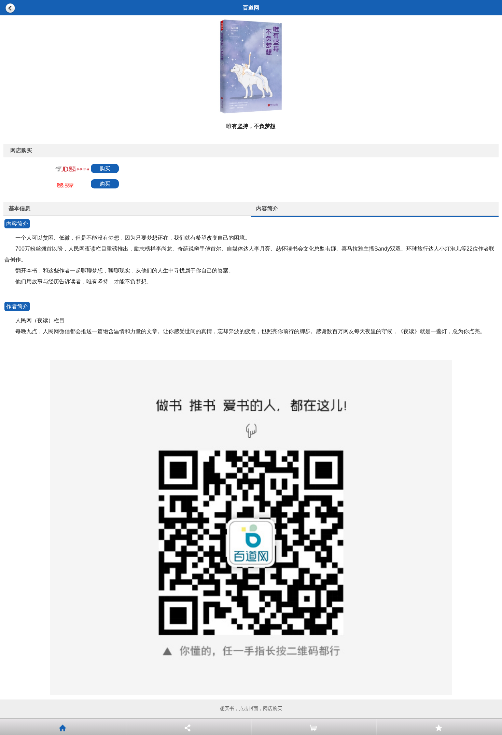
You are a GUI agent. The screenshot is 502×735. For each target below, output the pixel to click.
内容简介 (267, 208)
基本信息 (19, 208)
